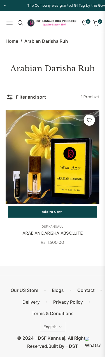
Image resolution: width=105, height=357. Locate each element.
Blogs (58, 290)
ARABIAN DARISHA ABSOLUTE (52, 233)
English (50, 326)
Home (12, 41)
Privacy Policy (68, 302)
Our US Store (24, 290)
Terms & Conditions (53, 313)
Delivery (31, 302)
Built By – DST (63, 346)
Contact (86, 290)
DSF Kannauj (52, 227)
